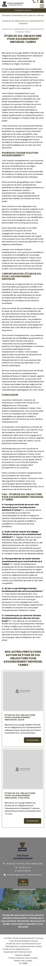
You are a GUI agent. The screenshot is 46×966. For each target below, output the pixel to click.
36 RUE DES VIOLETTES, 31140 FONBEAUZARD (24, 863)
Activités (8, 938)
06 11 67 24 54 (24, 867)
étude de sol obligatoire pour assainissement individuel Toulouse (20, 795)
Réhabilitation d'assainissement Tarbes (24, 946)
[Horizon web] (21, 963)
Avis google (23, 884)
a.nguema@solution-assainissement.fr (24, 874)
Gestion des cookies (23, 960)
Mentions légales (22, 955)
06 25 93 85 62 (24, 871)
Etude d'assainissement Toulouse (28, 938)
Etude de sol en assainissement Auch (24, 943)
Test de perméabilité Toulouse (24, 941)
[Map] (23, 899)
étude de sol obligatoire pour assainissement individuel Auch (20, 717)
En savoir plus (32, 740)
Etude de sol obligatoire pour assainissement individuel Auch (18, 950)
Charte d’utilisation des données (23, 958)
